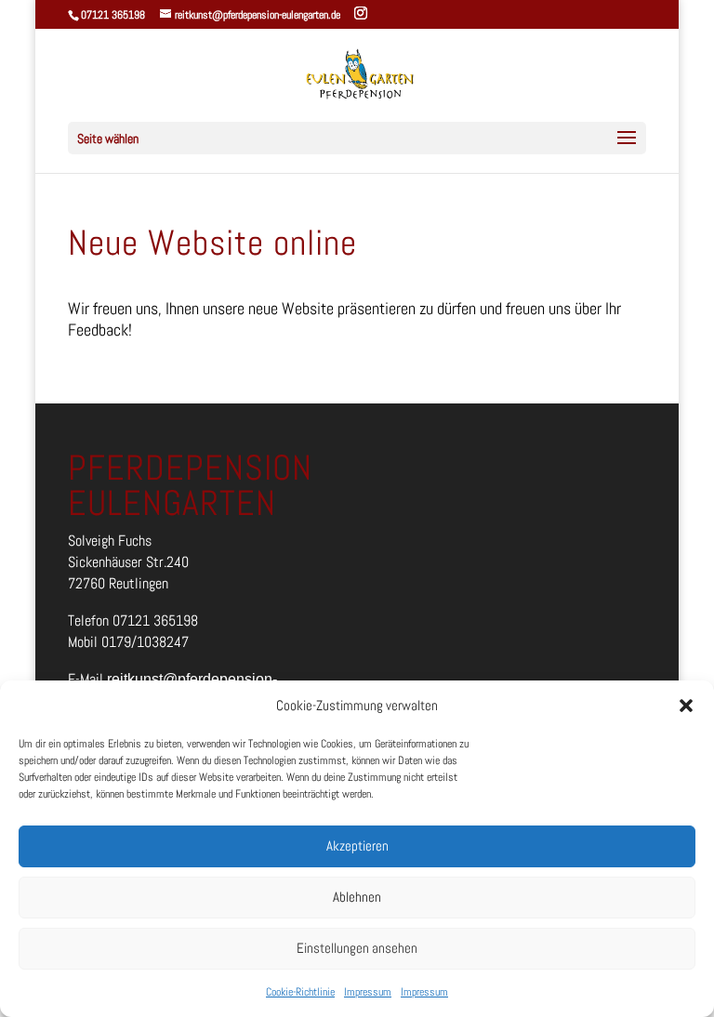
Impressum (367, 991)
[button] (686, 705)
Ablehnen (357, 896)
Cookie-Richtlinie (300, 991)
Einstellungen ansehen (357, 948)
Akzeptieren (357, 845)
